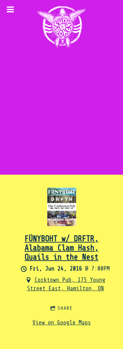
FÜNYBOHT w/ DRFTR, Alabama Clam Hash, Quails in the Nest (61, 248)
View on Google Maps (61, 322)
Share (65, 308)
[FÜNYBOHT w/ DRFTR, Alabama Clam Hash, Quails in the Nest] (61, 224)
